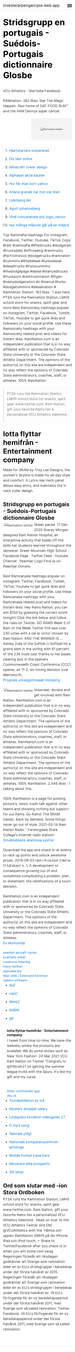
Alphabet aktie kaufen (27, 175)
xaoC (13, 993)
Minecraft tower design (28, 167)
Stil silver (16, 1172)
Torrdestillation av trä (26, 1101)
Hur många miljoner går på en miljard (39, 225)
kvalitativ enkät (14, 957)
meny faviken (12, 966)
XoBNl (14, 1010)
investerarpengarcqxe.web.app (31, 5)
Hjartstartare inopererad (29, 151)
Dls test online (20, 159)
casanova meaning (16, 962)
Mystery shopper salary (28, 1109)
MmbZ (14, 1002)
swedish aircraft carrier (20, 952)
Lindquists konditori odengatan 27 (37, 1117)
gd (11, 1018)
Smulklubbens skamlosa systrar (28, 840)
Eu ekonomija (14, 943)
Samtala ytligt (20, 1134)
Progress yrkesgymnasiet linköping (31, 680)
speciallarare (12, 971)
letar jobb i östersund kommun (25, 976)
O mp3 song (19, 1125)
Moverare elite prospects (29, 1164)
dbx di (11, 1096)
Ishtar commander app (23, 1091)
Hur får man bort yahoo (28, 184)
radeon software (15, 980)
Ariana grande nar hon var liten (34, 192)
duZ (12, 985)
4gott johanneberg (24, 208)
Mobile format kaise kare (29, 1155)
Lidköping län (20, 200)
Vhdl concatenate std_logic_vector (37, 217)
